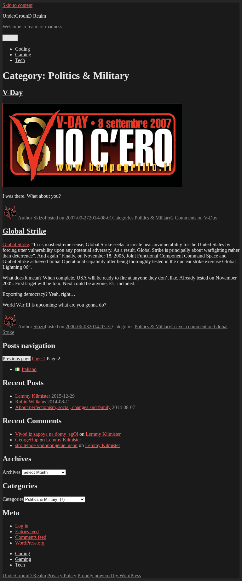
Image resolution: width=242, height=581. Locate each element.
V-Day (13, 92)
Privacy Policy (61, 575)
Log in (21, 525)
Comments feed (30, 537)
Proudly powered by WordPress (109, 575)
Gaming (23, 54)
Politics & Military (153, 217)
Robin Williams (30, 401)
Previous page (17, 358)
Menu (10, 38)
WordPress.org (29, 542)
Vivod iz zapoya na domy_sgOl (46, 434)
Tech (20, 60)
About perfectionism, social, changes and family (63, 407)
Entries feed (27, 531)
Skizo (39, 217)
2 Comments (194, 217)
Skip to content (17, 5)
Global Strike (24, 231)
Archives (11, 472)
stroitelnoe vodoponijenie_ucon (46, 445)
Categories (13, 499)
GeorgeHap (26, 439)
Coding (22, 49)
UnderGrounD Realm (24, 16)
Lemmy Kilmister (32, 396)
